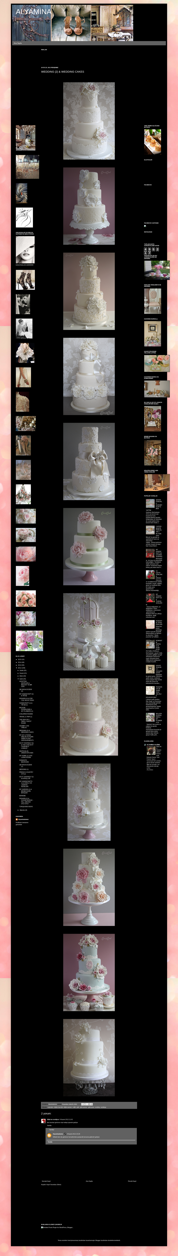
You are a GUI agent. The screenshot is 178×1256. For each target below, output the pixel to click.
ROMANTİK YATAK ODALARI (159, 622)
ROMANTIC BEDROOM (24, 761)
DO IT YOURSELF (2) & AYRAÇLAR (26, 777)
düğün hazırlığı (58, 1107)
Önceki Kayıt (132, 1181)
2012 (20, 668)
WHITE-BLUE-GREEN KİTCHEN (26, 752)
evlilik (74, 1107)
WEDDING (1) (24, 769)
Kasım (22, 673)
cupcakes (50, 1107)
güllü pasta (91, 1107)
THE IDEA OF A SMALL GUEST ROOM (25, 721)
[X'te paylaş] (87, 1104)
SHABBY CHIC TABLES (24, 726)
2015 (20, 659)
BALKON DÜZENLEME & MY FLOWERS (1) (26, 709)
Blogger (98, 1240)
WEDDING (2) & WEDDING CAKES (26, 731)
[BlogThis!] (84, 1104)
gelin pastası (83, 1107)
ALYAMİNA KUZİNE (153, 745)
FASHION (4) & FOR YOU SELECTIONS (26, 699)
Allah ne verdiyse (53, 1119)
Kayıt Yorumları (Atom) (53, 1184)
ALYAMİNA (33, 12)
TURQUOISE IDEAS (26, 806)
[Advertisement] (85, 57)
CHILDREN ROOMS (26, 714)
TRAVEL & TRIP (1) (25, 717)
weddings (103, 1107)
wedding (97, 1107)
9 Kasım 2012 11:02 (66, 1119)
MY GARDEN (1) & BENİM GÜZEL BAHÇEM (25, 791)
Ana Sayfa (18, 43)
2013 (20, 665)
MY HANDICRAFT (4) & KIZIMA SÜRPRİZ (159, 553)
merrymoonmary (73, 1240)
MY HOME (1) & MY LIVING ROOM (25, 756)
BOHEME (22, 796)
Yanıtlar (51, 1130)
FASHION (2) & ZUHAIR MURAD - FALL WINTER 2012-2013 (26, 801)
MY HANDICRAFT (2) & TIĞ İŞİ (26, 695)
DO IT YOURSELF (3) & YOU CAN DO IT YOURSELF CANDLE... (26, 745)
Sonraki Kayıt (46, 1181)
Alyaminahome (58, 1134)
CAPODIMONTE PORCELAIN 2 (159, 529)
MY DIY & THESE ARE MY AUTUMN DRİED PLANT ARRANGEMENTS (26, 737)
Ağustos (22, 810)
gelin (78, 1107)
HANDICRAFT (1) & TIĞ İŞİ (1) (25, 704)
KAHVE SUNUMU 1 (158, 667)
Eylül (21, 679)
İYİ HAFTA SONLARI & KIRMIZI (159, 574)
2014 (20, 662)
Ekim (21, 676)
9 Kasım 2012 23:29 (73, 1134)
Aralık (22, 670)
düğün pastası (68, 1107)
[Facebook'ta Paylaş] (89, 1104)
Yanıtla (49, 1125)
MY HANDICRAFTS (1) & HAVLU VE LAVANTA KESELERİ (25, 784)
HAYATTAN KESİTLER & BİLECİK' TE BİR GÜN (25, 683)
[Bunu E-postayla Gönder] (82, 1104)
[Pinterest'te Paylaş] (91, 1104)
